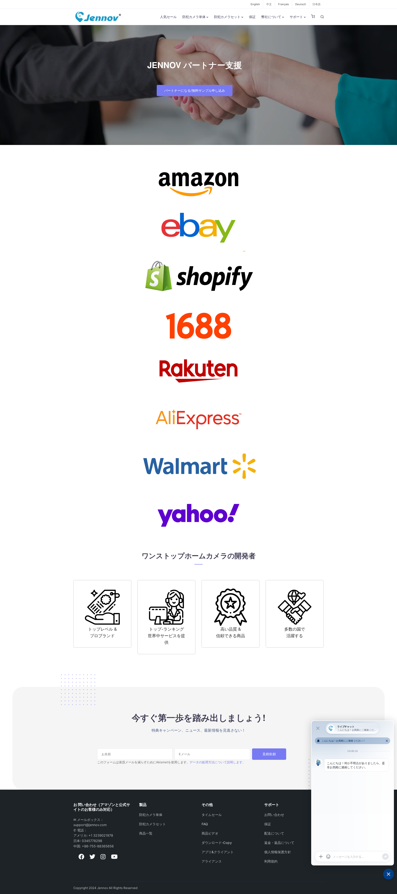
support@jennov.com (90, 825)
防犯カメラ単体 (194, 17)
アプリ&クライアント (218, 852)
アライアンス (212, 861)
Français (283, 4)
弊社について (271, 17)
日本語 (316, 4)
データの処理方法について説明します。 (217, 762)
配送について (274, 833)
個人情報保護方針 (277, 852)
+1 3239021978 (100, 835)
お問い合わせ (274, 815)
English (255, 4)
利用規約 (271, 861)
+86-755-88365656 (98, 846)
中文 (269, 4)
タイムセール (212, 815)
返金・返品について (279, 843)
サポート (296, 17)
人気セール (168, 17)
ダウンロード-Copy (217, 843)
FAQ (205, 824)
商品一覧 (146, 833)
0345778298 (92, 841)
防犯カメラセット (227, 17)
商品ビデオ (210, 833)
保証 (252, 17)
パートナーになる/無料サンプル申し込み (194, 90)
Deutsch (300, 4)
